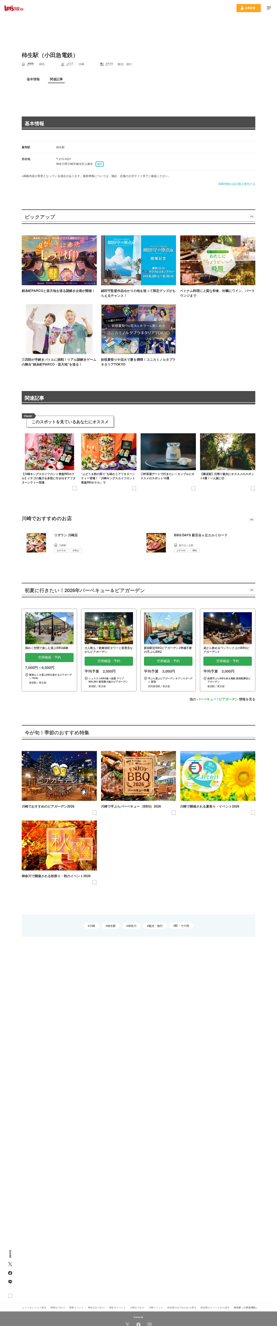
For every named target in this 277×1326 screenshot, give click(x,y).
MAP (99, 164)
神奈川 (132, 926)
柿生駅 (111, 926)
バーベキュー (206, 699)
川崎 (92, 926)
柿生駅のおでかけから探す (181, 1307)
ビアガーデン (228, 699)
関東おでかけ (57, 1307)
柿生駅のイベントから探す (215, 1307)
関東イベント (76, 1307)
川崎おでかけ (137, 1307)
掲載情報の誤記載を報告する (236, 184)
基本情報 (34, 123)
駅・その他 (182, 925)
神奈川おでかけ (96, 1307)
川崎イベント (156, 1307)
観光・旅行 (156, 926)
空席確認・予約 (49, 657)
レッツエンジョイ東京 (34, 1307)
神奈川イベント (117, 1307)
